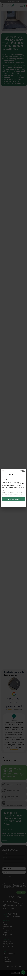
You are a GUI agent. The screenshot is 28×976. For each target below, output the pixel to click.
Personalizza (12, 504)
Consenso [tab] (4, 474)
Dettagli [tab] (11, 474)
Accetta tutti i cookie (13, 499)
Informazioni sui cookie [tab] (21, 474)
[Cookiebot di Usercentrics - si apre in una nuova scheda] (19, 471)
